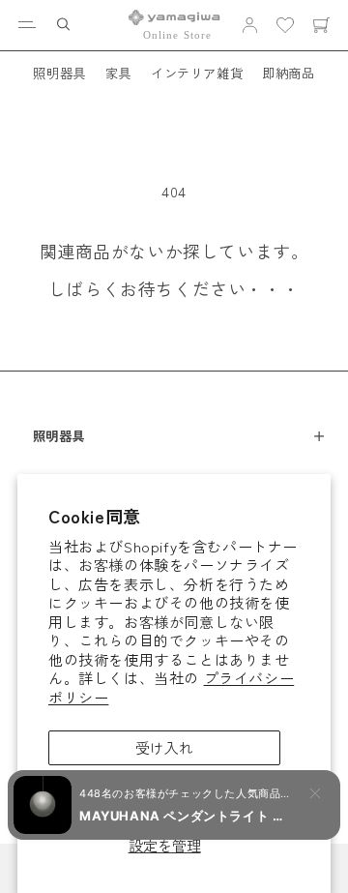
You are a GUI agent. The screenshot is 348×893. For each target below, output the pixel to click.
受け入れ (164, 747)
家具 (118, 72)
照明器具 (59, 72)
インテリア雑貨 (197, 72)
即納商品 (288, 72)
